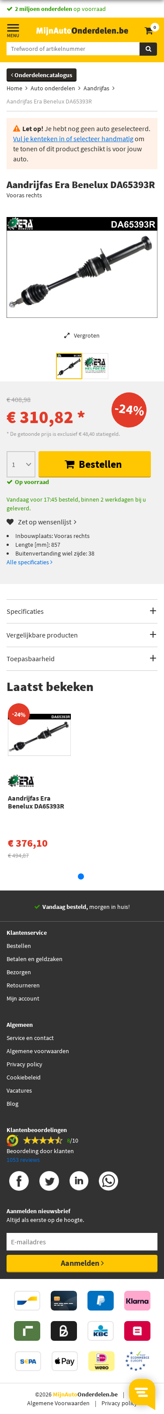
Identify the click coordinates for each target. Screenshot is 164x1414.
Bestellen (99, 464)
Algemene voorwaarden (38, 1051)
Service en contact (30, 1038)
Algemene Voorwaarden (58, 1403)
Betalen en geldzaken (35, 959)
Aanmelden (81, 1263)
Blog (12, 1104)
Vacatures (19, 1090)
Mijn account (23, 998)
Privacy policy (24, 1064)
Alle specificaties (28, 562)
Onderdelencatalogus (42, 75)
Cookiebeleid (24, 1077)
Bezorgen (19, 972)
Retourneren (23, 985)
